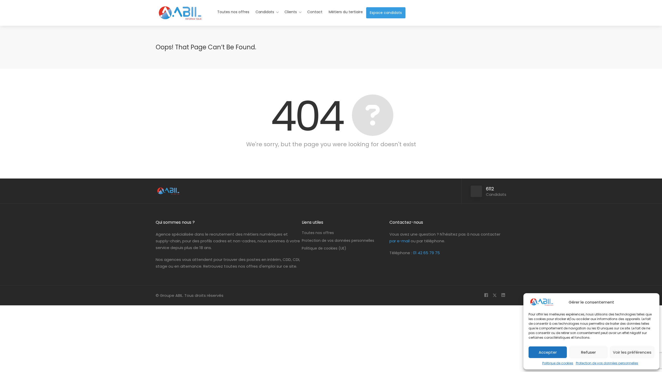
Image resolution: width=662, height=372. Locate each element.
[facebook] (486, 295)
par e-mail (399, 241)
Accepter (548, 352)
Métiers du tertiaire (346, 11)
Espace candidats (386, 12)
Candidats (264, 11)
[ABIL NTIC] (180, 17)
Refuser (588, 352)
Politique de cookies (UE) (324, 248)
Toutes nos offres (233, 11)
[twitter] (494, 295)
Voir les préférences (632, 352)
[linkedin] (503, 295)
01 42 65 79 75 (426, 252)
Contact (314, 11)
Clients (290, 11)
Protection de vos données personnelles (607, 363)
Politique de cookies (557, 363)
